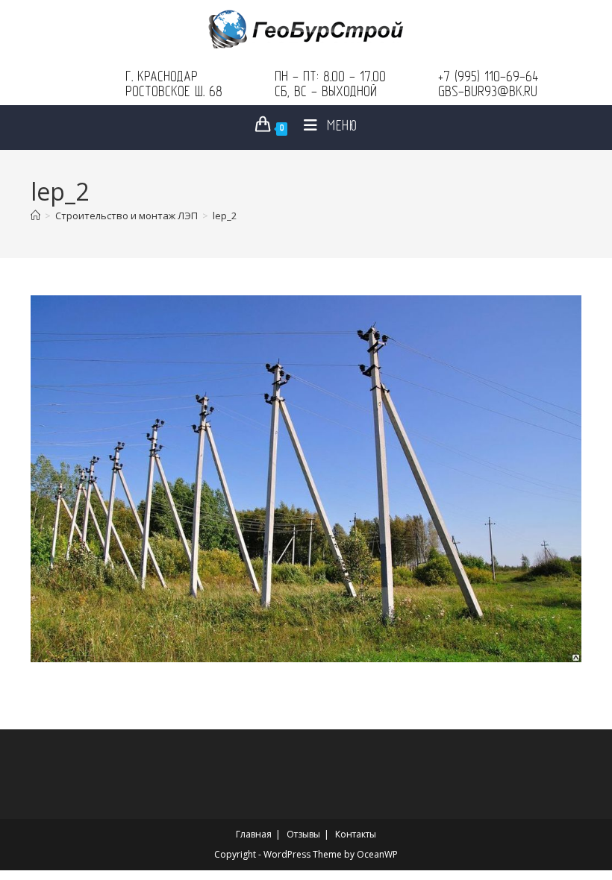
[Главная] (35, 215)
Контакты (355, 834)
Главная (254, 834)
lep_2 (225, 215)
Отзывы (303, 834)
